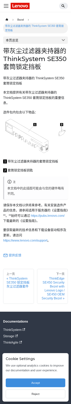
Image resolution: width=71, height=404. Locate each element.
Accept (35, 382)
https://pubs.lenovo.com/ (47, 215)
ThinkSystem (12, 329)
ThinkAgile (10, 342)
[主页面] (7, 20)
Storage (8, 336)
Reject (35, 393)
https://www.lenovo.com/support (25, 240)
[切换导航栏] (6, 6)
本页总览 (12, 40)
